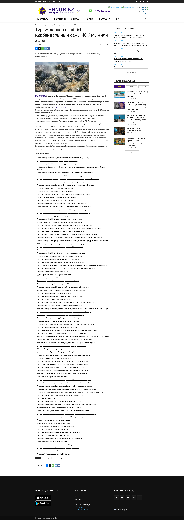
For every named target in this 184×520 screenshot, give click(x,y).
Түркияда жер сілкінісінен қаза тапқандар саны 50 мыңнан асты (59, 164)
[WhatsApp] (42, 48)
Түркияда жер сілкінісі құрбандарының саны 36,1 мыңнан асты (59, 259)
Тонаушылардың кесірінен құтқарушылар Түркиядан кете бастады (60, 315)
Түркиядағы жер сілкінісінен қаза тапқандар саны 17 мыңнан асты (60, 367)
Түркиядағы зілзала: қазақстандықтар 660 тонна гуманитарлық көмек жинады (64, 206)
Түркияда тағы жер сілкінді (46, 398)
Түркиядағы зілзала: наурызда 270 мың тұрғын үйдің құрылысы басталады (63, 194)
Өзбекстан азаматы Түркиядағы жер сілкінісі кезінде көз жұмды (59, 407)
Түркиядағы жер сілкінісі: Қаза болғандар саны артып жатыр (58, 448)
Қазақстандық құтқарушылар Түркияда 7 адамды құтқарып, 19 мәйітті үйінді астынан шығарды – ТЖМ (73, 336)
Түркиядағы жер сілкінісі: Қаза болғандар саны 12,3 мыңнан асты (60, 395)
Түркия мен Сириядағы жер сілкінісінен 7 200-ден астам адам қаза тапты (63, 411)
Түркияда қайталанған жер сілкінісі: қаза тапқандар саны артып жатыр (62, 203)
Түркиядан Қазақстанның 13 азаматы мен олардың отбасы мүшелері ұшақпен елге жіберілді (69, 237)
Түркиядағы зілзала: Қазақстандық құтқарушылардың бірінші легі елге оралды (64, 225)
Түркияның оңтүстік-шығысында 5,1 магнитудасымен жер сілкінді (60, 256)
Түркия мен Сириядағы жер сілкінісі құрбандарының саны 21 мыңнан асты (63, 355)
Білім (117, 19)
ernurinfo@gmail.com (82, 509)
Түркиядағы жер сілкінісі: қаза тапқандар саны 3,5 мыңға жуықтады (60, 417)
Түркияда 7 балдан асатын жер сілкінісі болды (53, 454)
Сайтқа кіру (56, 1)
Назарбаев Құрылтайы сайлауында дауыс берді (130, 67)
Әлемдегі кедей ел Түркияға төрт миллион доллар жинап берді (59, 222)
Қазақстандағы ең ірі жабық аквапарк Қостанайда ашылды (137, 94)
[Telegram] (45, 48)
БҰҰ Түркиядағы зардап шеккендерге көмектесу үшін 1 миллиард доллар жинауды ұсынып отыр (71, 244)
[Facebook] (133, 1)
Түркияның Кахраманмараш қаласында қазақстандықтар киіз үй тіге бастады (64, 312)
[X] (39, 48)
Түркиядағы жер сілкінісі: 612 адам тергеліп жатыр (55, 188)
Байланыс (78, 496)
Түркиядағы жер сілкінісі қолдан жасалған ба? (53, 271)
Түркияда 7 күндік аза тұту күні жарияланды (52, 429)
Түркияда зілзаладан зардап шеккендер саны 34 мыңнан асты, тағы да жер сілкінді (66, 414)
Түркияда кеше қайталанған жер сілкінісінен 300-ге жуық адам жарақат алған (64, 210)
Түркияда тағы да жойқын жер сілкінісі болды (53, 435)
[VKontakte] (143, 1)
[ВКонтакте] (36, 48)
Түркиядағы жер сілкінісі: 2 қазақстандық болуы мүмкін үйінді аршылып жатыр (64, 386)
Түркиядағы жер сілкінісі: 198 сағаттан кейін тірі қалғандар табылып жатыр (63, 287)
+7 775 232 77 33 (101, 10)
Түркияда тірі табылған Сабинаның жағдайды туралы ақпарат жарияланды (63, 213)
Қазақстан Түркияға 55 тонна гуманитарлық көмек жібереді (58, 281)
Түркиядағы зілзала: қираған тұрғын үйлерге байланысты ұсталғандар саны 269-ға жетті (68, 179)
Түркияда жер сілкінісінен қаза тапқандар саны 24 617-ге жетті (59, 327)
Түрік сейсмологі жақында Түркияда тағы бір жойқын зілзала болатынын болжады (66, 383)
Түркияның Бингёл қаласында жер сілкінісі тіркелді (55, 191)
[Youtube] (147, 1)
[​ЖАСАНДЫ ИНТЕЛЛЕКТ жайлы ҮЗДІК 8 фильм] (119, 131)
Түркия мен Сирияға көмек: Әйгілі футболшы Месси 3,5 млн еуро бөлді (62, 364)
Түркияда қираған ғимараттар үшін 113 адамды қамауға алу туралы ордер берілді (66, 324)
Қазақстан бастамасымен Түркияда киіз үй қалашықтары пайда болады (62, 373)
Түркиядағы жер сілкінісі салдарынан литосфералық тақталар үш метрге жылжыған (66, 404)
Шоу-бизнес (60, 19)
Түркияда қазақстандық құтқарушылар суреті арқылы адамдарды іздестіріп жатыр (65, 302)
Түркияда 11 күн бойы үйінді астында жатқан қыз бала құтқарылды (60, 262)
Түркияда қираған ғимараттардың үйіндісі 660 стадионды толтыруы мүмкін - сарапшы (67, 234)
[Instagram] (136, 1)
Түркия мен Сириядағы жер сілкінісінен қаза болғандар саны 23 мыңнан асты (64, 339)
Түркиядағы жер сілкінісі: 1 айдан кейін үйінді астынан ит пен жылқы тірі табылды (65, 185)
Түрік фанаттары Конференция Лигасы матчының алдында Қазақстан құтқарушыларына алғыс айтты (72, 241)
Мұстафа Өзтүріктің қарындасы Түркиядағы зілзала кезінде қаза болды (62, 349)
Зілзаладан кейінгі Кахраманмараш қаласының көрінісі (56, 197)
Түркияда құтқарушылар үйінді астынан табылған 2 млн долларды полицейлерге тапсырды (69, 228)
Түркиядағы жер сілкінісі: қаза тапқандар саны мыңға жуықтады (59, 438)
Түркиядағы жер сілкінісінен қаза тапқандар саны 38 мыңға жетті (60, 247)
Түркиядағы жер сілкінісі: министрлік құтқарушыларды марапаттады (61, 182)
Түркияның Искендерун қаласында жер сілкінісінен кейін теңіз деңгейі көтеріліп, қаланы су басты (71, 392)
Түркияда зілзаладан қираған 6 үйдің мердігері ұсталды (56, 299)
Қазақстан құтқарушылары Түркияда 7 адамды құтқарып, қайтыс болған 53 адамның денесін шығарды (73, 309)
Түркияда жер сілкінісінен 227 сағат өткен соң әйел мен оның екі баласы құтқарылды (67, 268)
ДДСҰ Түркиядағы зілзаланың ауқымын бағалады (54, 275)
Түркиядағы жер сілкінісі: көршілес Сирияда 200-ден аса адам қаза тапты (63, 445)
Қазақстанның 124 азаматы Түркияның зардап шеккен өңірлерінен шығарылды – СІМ (67, 343)
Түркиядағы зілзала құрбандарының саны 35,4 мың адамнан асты (60, 284)
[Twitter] (140, 1)
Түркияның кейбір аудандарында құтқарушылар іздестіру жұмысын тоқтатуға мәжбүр (67, 330)
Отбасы (91, 19)
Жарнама (78, 500)
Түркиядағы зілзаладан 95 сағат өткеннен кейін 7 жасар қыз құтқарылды (62, 361)
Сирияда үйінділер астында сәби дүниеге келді (53, 423)
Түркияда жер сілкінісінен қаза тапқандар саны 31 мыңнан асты (59, 296)
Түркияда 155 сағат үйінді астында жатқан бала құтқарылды (58, 321)
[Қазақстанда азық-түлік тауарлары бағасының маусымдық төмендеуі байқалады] (119, 141)
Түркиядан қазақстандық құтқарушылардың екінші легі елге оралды (60, 216)
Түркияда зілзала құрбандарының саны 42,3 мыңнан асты (57, 200)
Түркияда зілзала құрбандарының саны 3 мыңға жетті (56, 426)
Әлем (41, 25)
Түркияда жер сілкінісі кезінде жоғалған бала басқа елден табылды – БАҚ (63, 158)
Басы (36, 25)
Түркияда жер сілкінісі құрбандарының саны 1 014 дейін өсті (58, 432)
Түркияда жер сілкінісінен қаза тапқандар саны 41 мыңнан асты (59, 219)
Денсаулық (76, 19)
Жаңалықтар (43, 19)
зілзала (55, 458)
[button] (146, 19)
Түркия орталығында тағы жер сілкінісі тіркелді (53, 420)
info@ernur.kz (79, 507)
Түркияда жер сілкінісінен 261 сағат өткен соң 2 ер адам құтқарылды (61, 253)
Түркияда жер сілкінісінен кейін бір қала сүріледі (54, 293)
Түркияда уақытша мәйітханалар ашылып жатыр (54, 358)
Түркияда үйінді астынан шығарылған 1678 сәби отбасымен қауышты (61, 176)
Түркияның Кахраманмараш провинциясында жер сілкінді (57, 161)
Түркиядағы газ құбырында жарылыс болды (52, 441)
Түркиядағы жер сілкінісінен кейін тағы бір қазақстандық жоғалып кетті (61, 346)
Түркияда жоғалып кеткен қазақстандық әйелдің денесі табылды (59, 305)
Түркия (62, 458)
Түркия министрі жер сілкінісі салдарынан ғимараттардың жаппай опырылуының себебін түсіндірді (72, 265)
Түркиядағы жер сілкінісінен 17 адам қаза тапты (54, 451)
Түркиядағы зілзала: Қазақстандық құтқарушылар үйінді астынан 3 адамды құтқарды (66, 389)
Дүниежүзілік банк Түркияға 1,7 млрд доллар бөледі (55, 352)
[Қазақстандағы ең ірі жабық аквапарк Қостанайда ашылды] (119, 94)
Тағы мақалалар (131, 73)
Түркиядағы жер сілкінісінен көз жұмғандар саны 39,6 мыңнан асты (60, 231)
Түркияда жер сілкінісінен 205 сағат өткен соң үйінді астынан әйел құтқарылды (64, 278)
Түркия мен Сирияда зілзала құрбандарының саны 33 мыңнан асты (61, 318)
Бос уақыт (104, 19)
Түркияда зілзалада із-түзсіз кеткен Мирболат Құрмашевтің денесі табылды (63, 370)
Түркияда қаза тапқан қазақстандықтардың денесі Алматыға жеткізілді (61, 333)
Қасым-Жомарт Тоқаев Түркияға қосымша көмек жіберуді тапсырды (61, 290)
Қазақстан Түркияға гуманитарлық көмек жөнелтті (54, 250)
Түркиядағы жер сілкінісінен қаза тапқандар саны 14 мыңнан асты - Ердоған (64, 380)
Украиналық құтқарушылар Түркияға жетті (52, 377)
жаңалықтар (47, 458)
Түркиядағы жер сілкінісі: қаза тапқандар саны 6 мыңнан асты (59, 401)
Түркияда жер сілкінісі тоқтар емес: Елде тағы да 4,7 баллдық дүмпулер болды (65, 172)
